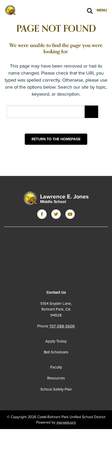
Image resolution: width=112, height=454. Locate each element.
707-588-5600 (62, 326)
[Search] (90, 10)
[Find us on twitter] (56, 214)
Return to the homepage (56, 139)
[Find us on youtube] (70, 214)
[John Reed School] (30, 9)
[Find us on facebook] (42, 214)
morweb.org (66, 422)
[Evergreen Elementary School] (56, 199)
